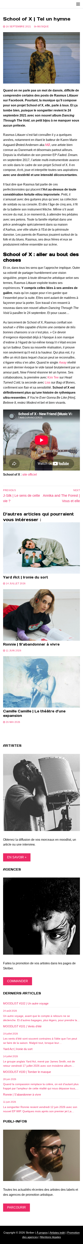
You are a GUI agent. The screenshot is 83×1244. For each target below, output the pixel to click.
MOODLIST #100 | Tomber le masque (27, 1071)
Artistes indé (57, 1232)
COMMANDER (17, 981)
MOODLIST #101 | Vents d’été (22, 1026)
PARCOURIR (16, 1207)
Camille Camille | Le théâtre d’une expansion (34, 713)
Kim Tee (53, 377)
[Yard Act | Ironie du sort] (41, 548)
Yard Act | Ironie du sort (25, 577)
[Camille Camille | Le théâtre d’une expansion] (41, 682)
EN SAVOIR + (16, 857)
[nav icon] (78, 4)
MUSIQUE (42, 26)
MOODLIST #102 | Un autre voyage (25, 1003)
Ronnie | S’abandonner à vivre (31, 644)
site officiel (29, 474)
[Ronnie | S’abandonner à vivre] (41, 615)
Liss (47, 382)
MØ (47, 145)
